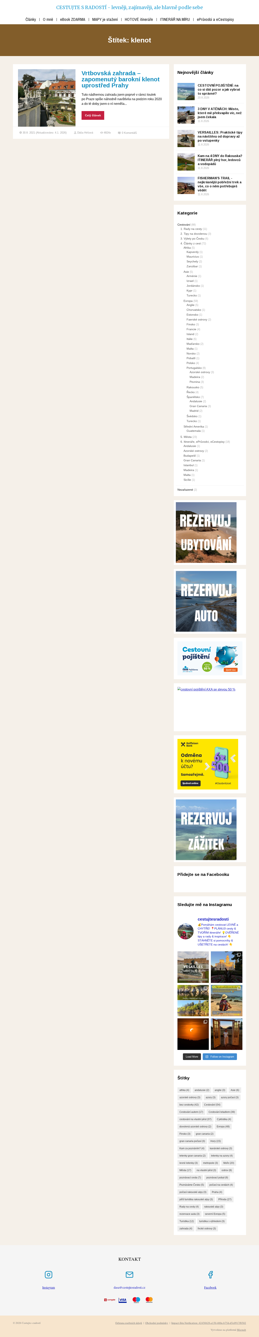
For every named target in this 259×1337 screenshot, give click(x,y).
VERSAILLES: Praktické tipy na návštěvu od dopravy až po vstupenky (220, 136)
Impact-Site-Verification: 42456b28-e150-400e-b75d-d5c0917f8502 (208, 1323)
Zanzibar (192, 266)
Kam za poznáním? (191, 1148)
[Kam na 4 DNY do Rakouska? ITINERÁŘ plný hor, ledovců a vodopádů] (186, 162)
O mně (48, 19)
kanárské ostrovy (221, 1148)
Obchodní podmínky (156, 1323)
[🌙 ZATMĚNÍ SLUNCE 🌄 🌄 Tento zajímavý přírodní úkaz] (193, 1034)
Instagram (48, 1287)
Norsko (191, 353)
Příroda (224, 1199)
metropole (210, 1163)
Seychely (192, 261)
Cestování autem (191, 1112)
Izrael (190, 280)
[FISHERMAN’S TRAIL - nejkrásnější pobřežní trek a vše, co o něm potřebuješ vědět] (186, 185)
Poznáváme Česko (191, 1184)
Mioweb (241, 1330)
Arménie (192, 276)
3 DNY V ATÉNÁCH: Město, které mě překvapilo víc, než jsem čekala (220, 113)
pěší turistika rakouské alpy (196, 1199)
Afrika (187, 247)
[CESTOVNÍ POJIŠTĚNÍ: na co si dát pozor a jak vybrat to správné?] (186, 91)
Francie (191, 329)
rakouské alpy (213, 1206)
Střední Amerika (194, 426)
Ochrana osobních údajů (128, 1323)
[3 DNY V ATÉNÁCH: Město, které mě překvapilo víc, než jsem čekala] (186, 115)
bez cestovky (189, 1104)
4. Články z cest (190, 243)
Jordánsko (193, 285)
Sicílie (187, 479)
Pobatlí (191, 358)
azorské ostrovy (189, 1097)
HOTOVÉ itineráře (139, 19)
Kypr (189, 290)
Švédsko (192, 416)
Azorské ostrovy (200, 372)
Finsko (191, 324)
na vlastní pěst (206, 1170)
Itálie (190, 339)
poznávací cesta (190, 1177)
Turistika (186, 1221)
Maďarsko (193, 343)
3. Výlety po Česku (192, 238)
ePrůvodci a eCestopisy (215, 19)
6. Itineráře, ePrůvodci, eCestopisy (202, 441)
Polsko (191, 363)
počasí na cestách (221, 1184)
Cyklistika (224, 1119)
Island (190, 334)
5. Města (186, 436)
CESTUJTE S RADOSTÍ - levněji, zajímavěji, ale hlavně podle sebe (129, 7)
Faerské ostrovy (197, 319)
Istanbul (189, 465)
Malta (190, 348)
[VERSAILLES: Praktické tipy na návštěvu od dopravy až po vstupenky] (186, 138)
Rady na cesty (189, 1206)
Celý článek (93, 115)
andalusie (202, 1090)
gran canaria (204, 1133)
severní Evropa (215, 1214)
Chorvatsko (194, 309)
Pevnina (195, 381)
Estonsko (192, 314)
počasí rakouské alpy (192, 1192)
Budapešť (190, 455)
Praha (217, 1192)
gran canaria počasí (192, 1141)
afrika (184, 1090)
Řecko (191, 392)
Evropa (188, 300)
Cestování (183, 224)
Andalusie (196, 401)
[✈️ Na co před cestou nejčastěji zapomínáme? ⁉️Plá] (226, 1001)
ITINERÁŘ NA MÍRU (175, 19)
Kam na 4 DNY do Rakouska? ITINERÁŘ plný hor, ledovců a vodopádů (220, 160)
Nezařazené (185, 489)
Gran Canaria (198, 406)
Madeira (195, 377)
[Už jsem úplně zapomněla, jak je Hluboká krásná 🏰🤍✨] (226, 967)
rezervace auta (189, 1214)
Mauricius (193, 256)
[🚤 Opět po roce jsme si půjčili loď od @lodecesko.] (193, 1001)
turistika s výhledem (212, 1221)
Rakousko (193, 387)
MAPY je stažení (105, 19)
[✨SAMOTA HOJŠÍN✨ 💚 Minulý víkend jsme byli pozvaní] (226, 1034)
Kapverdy (193, 252)
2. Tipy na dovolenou (193, 233)
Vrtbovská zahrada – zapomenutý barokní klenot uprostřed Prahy (121, 79)
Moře (228, 1163)
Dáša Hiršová (85, 132)
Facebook (210, 1287)
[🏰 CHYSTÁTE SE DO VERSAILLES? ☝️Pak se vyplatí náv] (193, 967)
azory (210, 1097)
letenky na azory (222, 1155)
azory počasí (230, 1097)
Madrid (194, 410)
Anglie (190, 305)
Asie (186, 271)
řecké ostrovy (207, 1228)
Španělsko (193, 397)
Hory (215, 1141)
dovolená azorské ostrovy (195, 1126)
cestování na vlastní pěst (195, 1119)
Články (30, 19)
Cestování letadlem (222, 1112)
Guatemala (194, 430)
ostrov (227, 1170)
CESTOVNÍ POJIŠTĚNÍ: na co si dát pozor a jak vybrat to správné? (219, 89)
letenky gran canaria (192, 1155)
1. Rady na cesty (191, 228)
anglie (220, 1090)
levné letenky (188, 1163)
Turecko (192, 295)
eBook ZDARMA (72, 19)
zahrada (185, 1228)
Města (185, 1170)
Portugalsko (194, 367)
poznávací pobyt (217, 1177)
